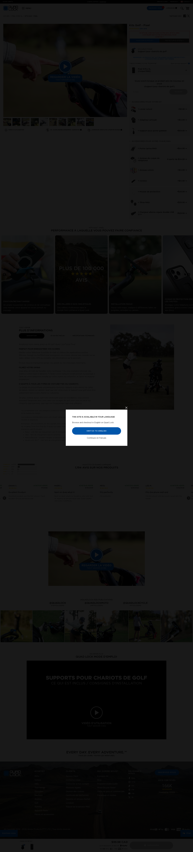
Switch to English (96, 431)
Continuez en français (96, 438)
